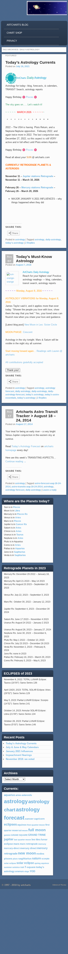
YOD (32, 871)
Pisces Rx (22, 514)
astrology (20, 239)
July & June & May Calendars (22, 747)
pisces (8, 858)
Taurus (19, 534)
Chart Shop (14, 32)
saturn (36, 858)
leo (33, 839)
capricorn (39, 818)
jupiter (8, 839)
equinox (21, 825)
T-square (30, 867)
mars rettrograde (29, 844)
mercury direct (28, 848)
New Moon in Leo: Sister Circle (40, 324)
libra (38, 839)
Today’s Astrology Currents (30, 62)
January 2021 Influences (19, 751)
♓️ (23, 97)
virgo (26, 871)
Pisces (16, 507)
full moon (23, 830)
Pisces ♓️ (31, 97)
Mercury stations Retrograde (37, 187)
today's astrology (35, 394)
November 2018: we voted (20, 759)
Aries (18, 517)
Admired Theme (59, 885)
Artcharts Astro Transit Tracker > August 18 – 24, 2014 (37, 416)
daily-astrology (53, 239)
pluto (15, 859)
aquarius (9, 795)
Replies (30, 243)
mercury (42, 844)
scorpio (45, 858)
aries (18, 795)
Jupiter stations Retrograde (38, 176)
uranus (19, 871)
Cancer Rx (21, 524)
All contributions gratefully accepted (24, 362)
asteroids (27, 795)
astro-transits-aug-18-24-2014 (27, 486)
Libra (17, 510)
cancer (29, 818)
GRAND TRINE (37, 834)
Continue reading (15, 461)
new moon (27, 853)
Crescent (27, 332)
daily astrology (22, 391)
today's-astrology (14, 243)
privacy (12, 40)
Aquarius (20, 548)
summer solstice (12, 867)
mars (16, 843)
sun (22, 867)
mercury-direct (12, 848)
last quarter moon (22, 839)
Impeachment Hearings (19, 755)
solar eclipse (10, 863)
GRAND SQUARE (19, 835)
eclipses (10, 824)
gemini (7, 835)
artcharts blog (17, 24)
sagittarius (25, 858)
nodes (40, 853)
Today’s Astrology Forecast (26, 446)
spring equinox (41, 863)
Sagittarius (19, 552)
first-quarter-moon (36, 825)
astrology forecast (14, 490)
